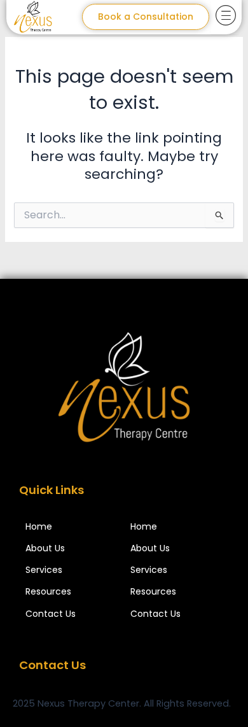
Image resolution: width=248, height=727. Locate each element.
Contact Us (50, 614)
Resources (48, 591)
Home (38, 526)
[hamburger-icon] (224, 17)
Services (43, 570)
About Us (45, 548)
